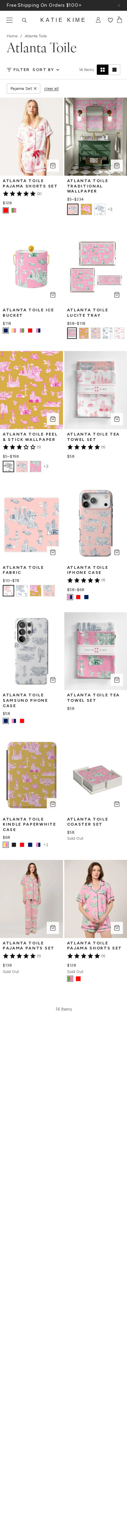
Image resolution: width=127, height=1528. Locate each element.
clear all (51, 88)
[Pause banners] (119, 5)
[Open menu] (9, 20)
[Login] (98, 20)
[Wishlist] (110, 20)
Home (12, 36)
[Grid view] (102, 70)
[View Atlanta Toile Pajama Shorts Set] (14, 210)
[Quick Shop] (53, 166)
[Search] (24, 20)
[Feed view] (114, 70)
